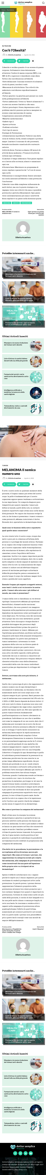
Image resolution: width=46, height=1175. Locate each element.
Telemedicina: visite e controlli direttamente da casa (15, 407)
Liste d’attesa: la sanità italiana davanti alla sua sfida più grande (19, 299)
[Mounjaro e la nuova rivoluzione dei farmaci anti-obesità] (23, 267)
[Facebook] (15, 1153)
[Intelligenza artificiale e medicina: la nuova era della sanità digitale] (36, 393)
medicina (6, 203)
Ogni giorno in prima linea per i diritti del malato (36, 213)
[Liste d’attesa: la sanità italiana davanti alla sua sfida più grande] (23, 291)
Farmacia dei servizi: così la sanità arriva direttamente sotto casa (20, 324)
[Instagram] (20, 1153)
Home (4, 10)
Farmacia (8, 318)
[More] (33, 61)
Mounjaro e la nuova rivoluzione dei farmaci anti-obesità (20, 275)
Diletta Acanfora (14, 55)
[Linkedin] (26, 1153)
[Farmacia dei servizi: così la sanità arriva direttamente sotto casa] (23, 316)
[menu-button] (2, 2)
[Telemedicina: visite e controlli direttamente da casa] (36, 409)
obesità (16, 203)
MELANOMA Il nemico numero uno (10, 212)
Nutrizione (10, 10)
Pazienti (8, 294)
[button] (43, 3)
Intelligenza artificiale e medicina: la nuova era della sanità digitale (14, 392)
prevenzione (26, 203)
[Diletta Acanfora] (4, 55)
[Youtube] (31, 1153)
